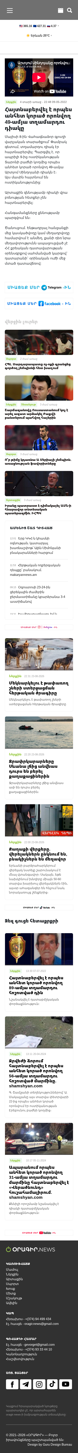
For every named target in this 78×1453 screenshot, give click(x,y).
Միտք (11, 1293)
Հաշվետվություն (20, 1359)
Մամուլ (12, 1269)
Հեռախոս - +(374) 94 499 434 (28, 1319)
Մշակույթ (14, 1298)
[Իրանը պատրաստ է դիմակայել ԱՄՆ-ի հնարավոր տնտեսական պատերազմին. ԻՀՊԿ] (39, 483)
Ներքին (11, 404)
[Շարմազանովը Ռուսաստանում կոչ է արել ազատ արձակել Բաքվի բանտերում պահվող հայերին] (39, 388)
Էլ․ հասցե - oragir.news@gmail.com (32, 1323)
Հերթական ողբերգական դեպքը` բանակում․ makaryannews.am (35, 570)
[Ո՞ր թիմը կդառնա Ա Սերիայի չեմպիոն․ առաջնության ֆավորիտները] (39, 437)
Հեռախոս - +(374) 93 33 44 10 (29, 1349)
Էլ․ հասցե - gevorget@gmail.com (30, 1344)
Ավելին (11, 1303)
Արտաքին (13, 500)
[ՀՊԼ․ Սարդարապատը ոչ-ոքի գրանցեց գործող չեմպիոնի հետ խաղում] (39, 342)
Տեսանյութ (28, 404)
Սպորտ (11, 359)
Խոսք (10, 1288)
